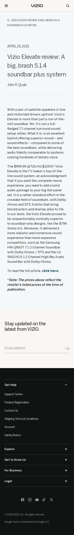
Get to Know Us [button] (15, 459)
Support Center (14, 394)
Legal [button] (8, 481)
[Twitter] (51, 499)
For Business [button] (13, 470)
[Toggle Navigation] (6, 5)
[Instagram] (29, 499)
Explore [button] (10, 449)
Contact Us (11, 410)
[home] (37, 5)
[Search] (67, 5)
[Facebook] (22, 499)
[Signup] (67, 348)
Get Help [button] (11, 385)
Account (10, 427)
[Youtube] (37, 499)
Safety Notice (13, 435)
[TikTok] (44, 499)
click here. (50, 271)
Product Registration (17, 402)
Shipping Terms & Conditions (22, 418)
